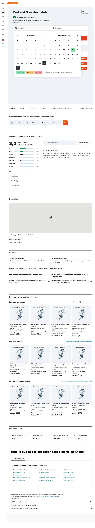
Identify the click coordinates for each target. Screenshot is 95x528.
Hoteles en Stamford (44, 472)
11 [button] (22, 54)
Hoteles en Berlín (68, 470)
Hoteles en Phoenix (69, 477)
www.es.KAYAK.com (14, 518)
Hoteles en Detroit (69, 480)
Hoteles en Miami (18, 475)
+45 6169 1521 (17, 22)
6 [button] (31, 50)
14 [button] (35, 54)
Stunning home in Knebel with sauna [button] (81, 325)
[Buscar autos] (3, 16)
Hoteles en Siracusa (19, 480)
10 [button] (18, 54)
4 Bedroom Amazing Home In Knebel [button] (60, 325)
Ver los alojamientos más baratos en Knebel (79, 341)
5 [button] (26, 50)
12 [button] (26, 54)
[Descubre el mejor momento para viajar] (3, 29)
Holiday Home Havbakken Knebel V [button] (38, 325)
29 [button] (40, 63)
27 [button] (31, 63)
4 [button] (22, 50)
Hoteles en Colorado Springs (47, 477)
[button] (3, 3)
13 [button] (31, 54)
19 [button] (26, 59)
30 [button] (44, 63)
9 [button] (44, 50)
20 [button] (31, 59)
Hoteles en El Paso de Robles (21, 477)
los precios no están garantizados (50, 496)
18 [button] (22, 59)
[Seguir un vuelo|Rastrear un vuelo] (3, 25)
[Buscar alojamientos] (3, 12)
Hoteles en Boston (69, 472)
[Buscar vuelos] (3, 8)
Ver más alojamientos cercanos (82, 302)
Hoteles (23, 518)
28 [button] (35, 63)
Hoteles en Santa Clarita (20, 470)
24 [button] (18, 63)
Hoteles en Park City (19, 472)
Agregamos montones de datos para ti (23, 505)
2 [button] (44, 45)
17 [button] (17, 59)
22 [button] (40, 59)
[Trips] (3, 35)
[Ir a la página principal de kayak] (12, 3)
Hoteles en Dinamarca (44, 518)
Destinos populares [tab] (18, 458)
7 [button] (35, 50)
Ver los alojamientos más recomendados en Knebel (76, 381)
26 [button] (26, 63)
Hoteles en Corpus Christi (46, 480)
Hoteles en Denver (69, 475)
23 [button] (44, 59)
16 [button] (44, 54)
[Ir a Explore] (3, 21)
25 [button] (22, 63)
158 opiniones (29, 17)
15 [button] (40, 54)
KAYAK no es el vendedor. (19, 502)
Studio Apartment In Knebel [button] (18, 324)
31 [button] (17, 68)
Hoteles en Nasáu (44, 475)
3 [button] (17, 50)
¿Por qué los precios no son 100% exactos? (25, 508)
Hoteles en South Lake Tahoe (47, 470)
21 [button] (35, 59)
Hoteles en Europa (32, 518)
